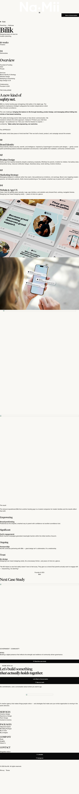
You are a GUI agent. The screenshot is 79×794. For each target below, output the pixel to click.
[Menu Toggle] (39, 12)
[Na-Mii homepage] (39, 697)
